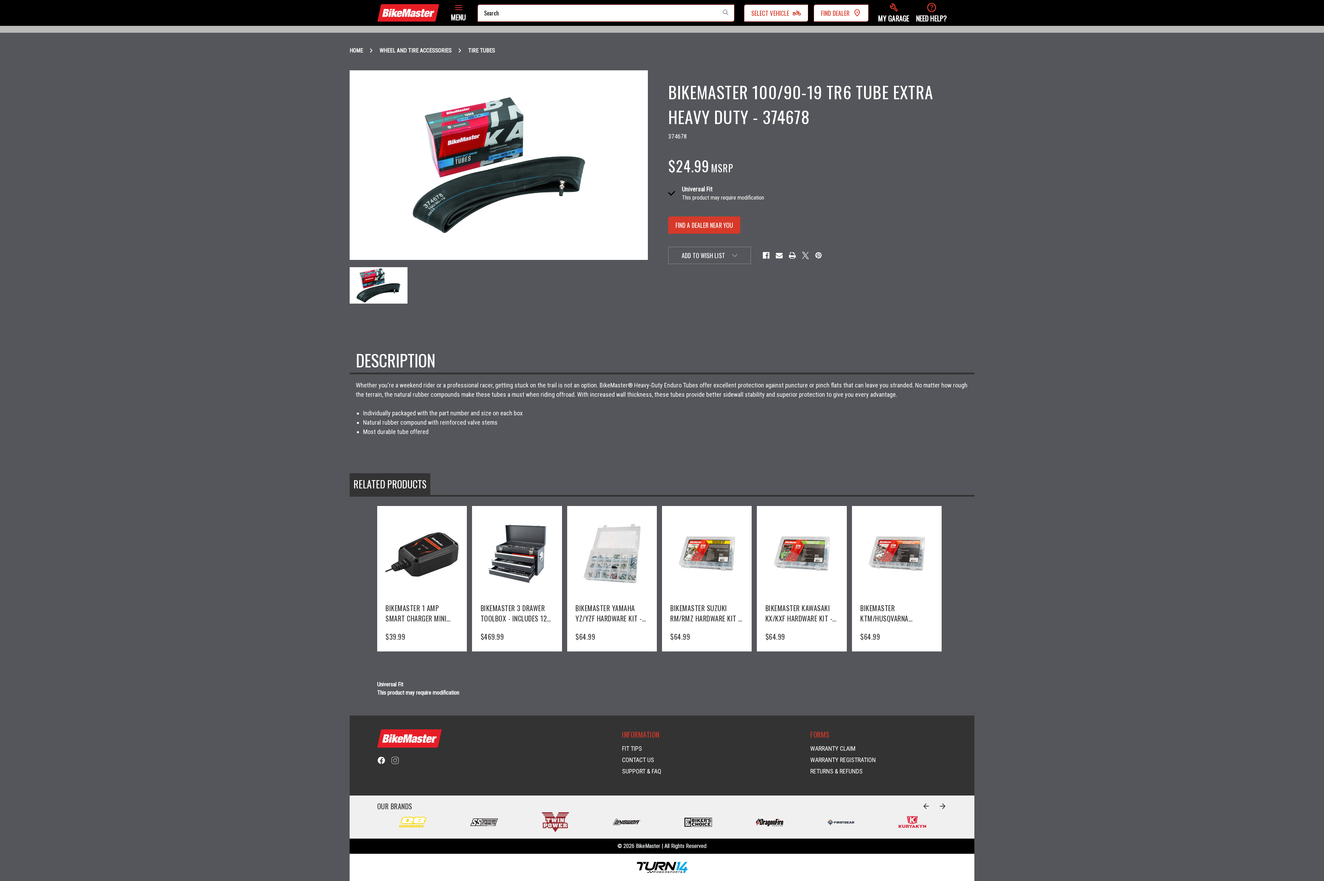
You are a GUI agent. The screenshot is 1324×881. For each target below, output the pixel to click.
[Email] (779, 255)
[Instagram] (395, 760)
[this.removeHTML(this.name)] (422, 553)
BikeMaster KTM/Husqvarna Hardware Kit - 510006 (894, 613)
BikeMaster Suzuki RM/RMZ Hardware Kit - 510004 (705, 613)
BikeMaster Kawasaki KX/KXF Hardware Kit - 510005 (799, 613)
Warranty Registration (843, 759)
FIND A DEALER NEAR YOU (704, 225)
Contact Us (638, 759)
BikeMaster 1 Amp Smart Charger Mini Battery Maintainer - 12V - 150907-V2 (417, 613)
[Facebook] (766, 255)
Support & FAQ (641, 771)
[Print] (792, 255)
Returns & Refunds (836, 771)
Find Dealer (835, 13)
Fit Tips (632, 748)
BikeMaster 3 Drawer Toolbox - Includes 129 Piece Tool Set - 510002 (516, 613)
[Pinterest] (818, 255)
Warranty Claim (832, 748)
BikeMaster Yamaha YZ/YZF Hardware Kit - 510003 (608, 613)
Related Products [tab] (390, 484)
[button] (893, 12)
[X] (805, 255)
